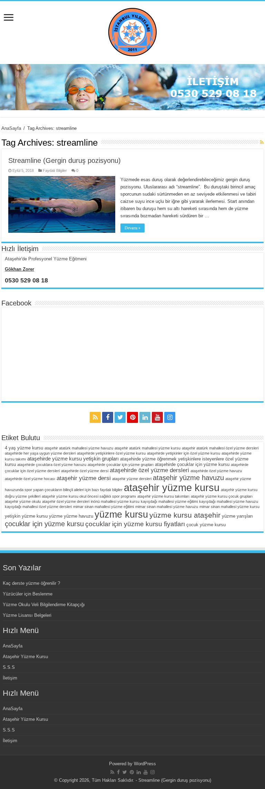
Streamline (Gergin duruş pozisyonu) (64, 160)
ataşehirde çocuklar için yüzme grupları (121, 465)
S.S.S (9, 667)
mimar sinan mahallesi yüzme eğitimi (103, 507)
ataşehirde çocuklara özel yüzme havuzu (51, 465)
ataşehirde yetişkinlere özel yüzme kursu (111, 453)
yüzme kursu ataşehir (184, 515)
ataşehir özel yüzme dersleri (65, 501)
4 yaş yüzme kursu (24, 447)
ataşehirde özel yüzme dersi (84, 471)
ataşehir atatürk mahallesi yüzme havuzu (79, 448)
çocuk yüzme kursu (206, 524)
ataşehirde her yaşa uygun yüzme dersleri (40, 453)
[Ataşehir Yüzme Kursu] (132, 31)
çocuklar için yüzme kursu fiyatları (135, 524)
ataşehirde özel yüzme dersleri (149, 470)
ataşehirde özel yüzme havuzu (216, 471)
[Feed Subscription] (262, 142)
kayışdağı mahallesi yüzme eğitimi (169, 501)
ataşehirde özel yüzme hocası (30, 479)
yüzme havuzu (78, 516)
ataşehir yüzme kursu (171, 487)
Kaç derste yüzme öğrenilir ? (31, 583)
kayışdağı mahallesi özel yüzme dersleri (38, 507)
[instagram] (169, 417)
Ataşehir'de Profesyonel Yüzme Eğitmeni (46, 258)
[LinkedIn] (144, 417)
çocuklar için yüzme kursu (44, 524)
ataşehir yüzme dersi (84, 478)
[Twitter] (120, 417)
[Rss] (95, 417)
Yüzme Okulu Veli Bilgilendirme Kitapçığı (44, 604)
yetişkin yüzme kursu (26, 516)
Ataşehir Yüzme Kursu (25, 656)
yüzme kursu (121, 514)
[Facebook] (107, 417)
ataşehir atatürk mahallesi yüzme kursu (147, 448)
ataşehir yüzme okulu (23, 501)
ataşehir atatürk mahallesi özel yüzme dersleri (220, 448)
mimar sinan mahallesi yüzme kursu (229, 507)
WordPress (145, 763)
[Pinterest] (132, 417)
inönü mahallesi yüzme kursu (115, 501)
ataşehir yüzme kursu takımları (163, 496)
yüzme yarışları (237, 516)
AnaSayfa (11, 128)
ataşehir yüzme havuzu (188, 477)
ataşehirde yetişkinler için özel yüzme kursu (183, 453)
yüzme (55, 516)
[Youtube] (157, 417)
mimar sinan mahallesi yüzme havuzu (166, 507)
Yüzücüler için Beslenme (27, 593)
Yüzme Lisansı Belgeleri (27, 615)
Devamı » (132, 228)
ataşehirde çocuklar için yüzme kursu (192, 464)
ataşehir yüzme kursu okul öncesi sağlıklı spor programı (89, 496)
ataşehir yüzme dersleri (131, 479)
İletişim (10, 678)
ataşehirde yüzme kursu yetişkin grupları (73, 458)
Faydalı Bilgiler (55, 170)
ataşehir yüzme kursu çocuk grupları (222, 496)
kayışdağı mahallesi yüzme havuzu (228, 501)
